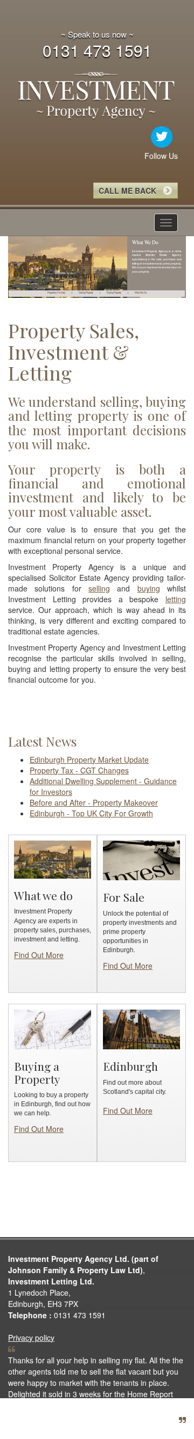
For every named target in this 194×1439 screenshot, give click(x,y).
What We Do (141, 292)
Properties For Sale (56, 292)
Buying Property (114, 292)
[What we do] (52, 858)
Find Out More (39, 954)
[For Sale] (141, 859)
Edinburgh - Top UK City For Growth (91, 813)
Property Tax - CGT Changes (79, 770)
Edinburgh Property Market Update (89, 759)
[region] (97, 267)
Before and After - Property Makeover (94, 802)
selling (99, 588)
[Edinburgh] (141, 1028)
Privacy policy (31, 1337)
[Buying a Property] (52, 1028)
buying (148, 588)
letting (175, 599)
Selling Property (86, 292)
